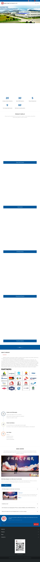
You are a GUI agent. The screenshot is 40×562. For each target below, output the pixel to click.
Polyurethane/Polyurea (20, 296)
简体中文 (37, 0)
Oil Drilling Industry (20, 251)
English (31, 0)
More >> (6, 485)
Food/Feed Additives (20, 340)
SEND (37, 524)
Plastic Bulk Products (20, 162)
